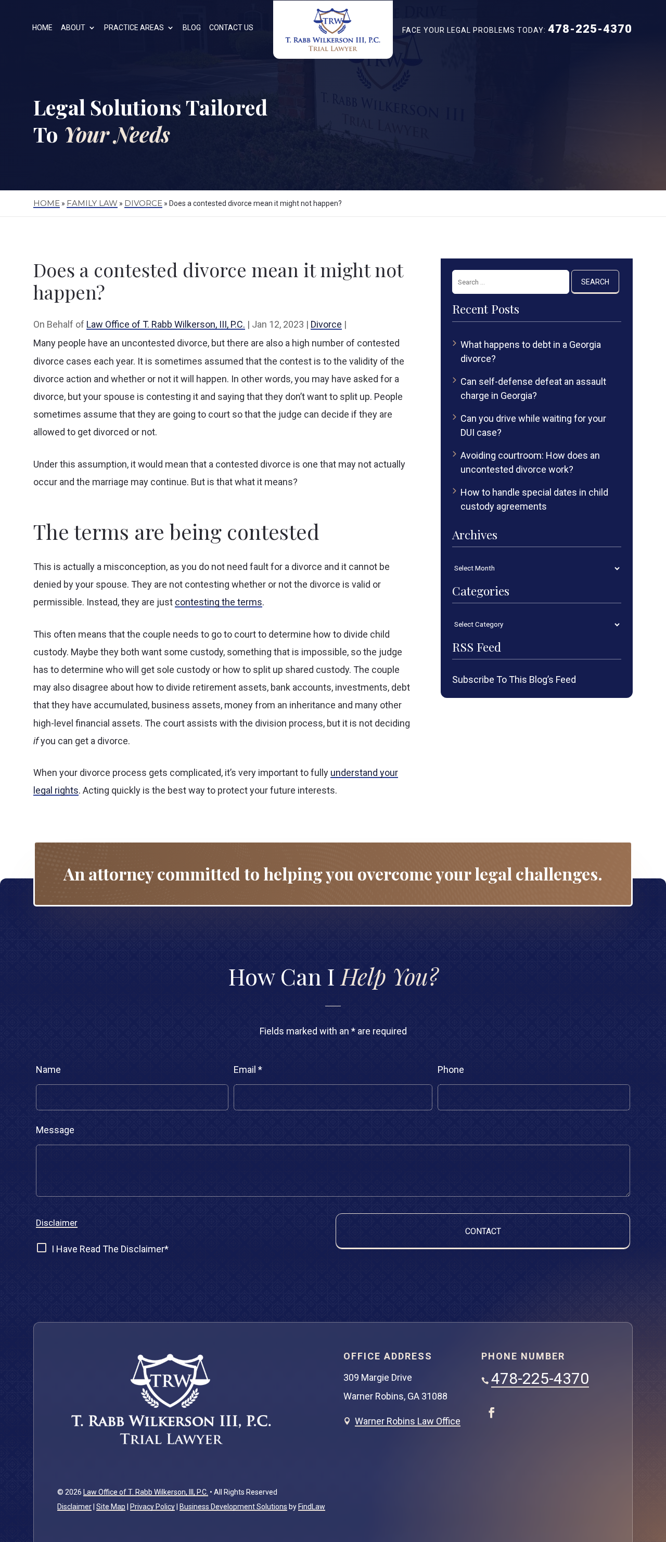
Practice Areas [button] (134, 27)
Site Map (110, 1506)
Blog (192, 27)
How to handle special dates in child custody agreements (534, 499)
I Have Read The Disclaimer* (110, 1248)
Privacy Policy (152, 1506)
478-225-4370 (590, 28)
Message (55, 1129)
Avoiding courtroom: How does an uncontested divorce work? (530, 462)
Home (42, 27)
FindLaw (311, 1506)
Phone (451, 1069)
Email (248, 1069)
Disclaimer (57, 1222)
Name (48, 1069)
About (73, 27)
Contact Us (231, 27)
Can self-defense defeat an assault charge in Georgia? (533, 388)
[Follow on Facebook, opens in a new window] (491, 1412)
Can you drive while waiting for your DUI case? (533, 425)
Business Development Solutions (233, 1506)
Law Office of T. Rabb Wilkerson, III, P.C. (165, 324)
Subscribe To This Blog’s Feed (514, 679)
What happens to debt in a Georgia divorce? (530, 351)
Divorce (326, 324)
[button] (648, 1462)
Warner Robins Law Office (407, 1421)
